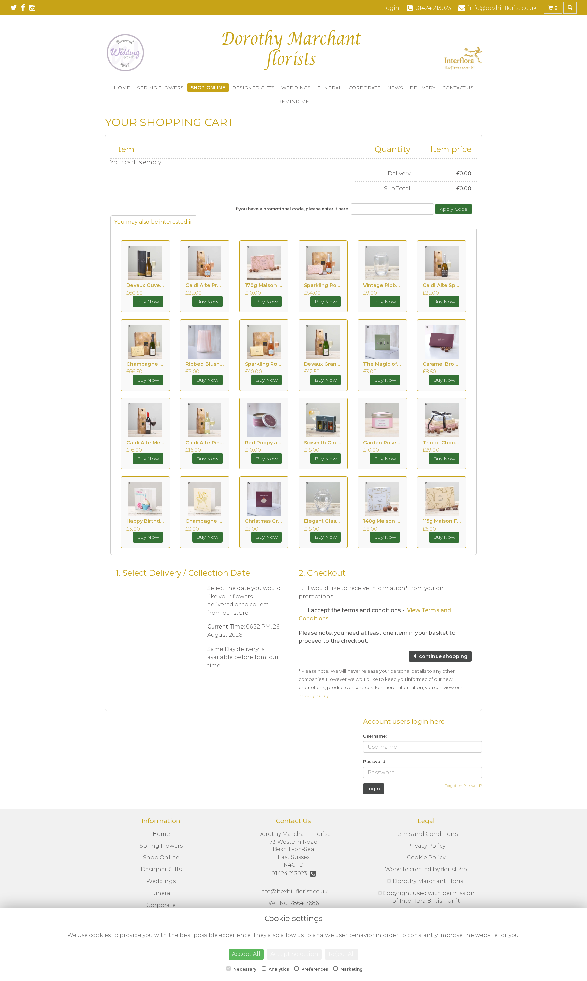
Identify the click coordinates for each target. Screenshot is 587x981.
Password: (374, 761)
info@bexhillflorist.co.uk (293, 891)
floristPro (454, 869)
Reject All (341, 954)
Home (122, 88)
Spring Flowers (160, 88)
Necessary (244, 969)
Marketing (351, 969)
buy (148, 301)
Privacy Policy (314, 695)
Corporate (364, 88)
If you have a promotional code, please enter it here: (291, 208)
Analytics (278, 969)
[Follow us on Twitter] (15, 7)
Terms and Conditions (426, 834)
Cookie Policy (426, 857)
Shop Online (208, 88)
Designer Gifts (253, 88)
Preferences (314, 969)
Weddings (295, 88)
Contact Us (458, 88)
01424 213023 (290, 873)
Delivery (422, 88)
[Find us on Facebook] (25, 7)
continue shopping (442, 656)
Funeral (329, 88)
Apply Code (453, 209)
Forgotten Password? (463, 785)
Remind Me (293, 101)
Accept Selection (294, 954)
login (391, 8)
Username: (375, 736)
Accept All (246, 954)
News (395, 88)
